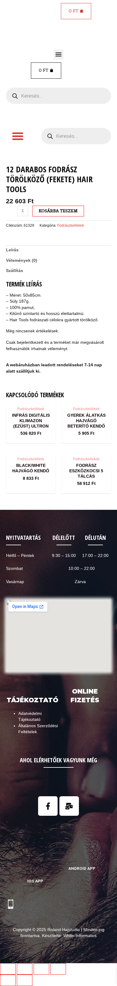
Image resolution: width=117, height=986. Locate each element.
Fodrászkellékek (70, 225)
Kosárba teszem (58, 210)
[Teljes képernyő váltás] (41, 969)
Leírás (12, 250)
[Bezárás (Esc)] (8, 969)
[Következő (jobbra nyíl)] (24, 980)
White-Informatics (80, 935)
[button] (59, 54)
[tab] (58, 250)
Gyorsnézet (31, 398)
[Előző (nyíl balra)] (8, 980)
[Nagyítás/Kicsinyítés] (58, 969)
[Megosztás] (24, 969)
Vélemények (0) (21, 260)
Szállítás (14, 270)
